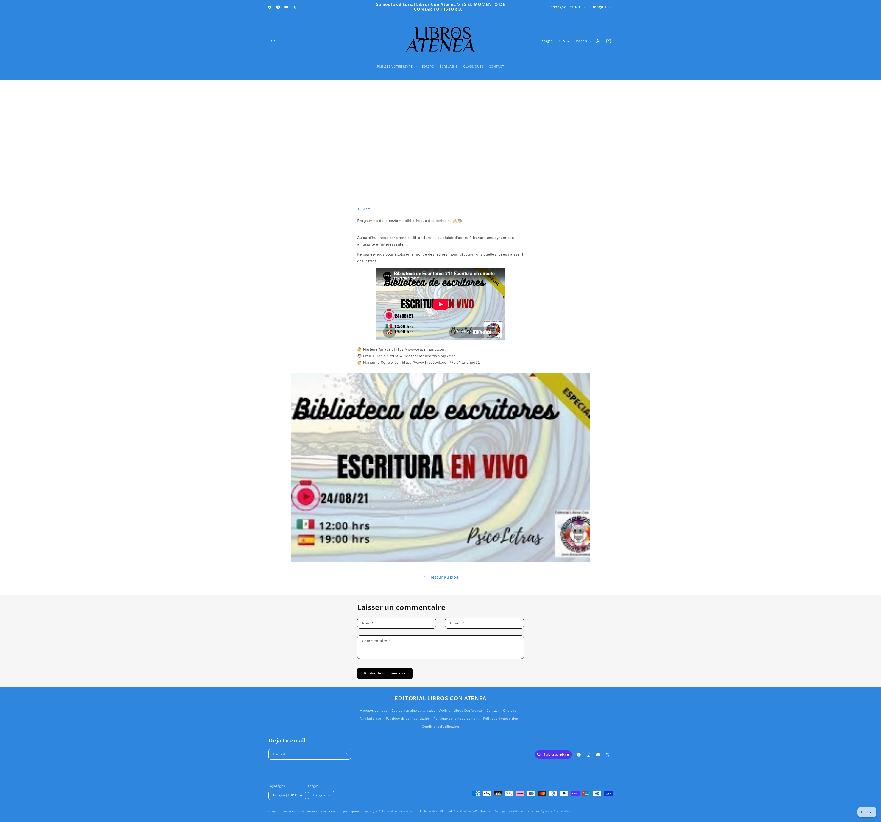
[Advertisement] (440, 137)
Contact (493, 710)
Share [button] (366, 209)
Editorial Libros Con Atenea (297, 811)
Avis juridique (370, 718)
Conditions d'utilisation (440, 726)
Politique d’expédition (509, 811)
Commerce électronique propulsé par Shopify (345, 811)
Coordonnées (562, 811)
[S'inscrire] (346, 754)
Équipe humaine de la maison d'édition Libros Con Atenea (437, 710)
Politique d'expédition (500, 718)
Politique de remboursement (456, 718)
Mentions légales (538, 811)
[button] (273, 41)
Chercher (510, 710)
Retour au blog (443, 577)
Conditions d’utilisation (475, 811)
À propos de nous (373, 710)
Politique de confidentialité (407, 718)
